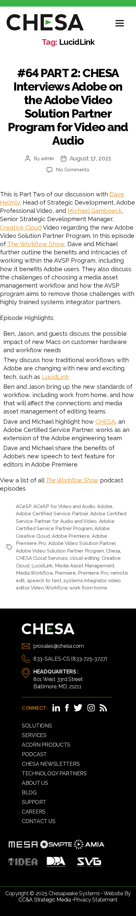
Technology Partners (54, 773)
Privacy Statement (95, 900)
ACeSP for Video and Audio (64, 506)
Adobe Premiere (70, 536)
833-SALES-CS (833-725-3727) (70, 659)
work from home (88, 588)
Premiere (65, 573)
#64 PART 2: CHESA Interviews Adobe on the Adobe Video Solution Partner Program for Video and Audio (68, 106)
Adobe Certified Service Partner (52, 514)
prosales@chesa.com (58, 646)
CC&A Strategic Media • (46, 900)
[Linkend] (56, 707)
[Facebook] (67, 707)
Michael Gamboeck (95, 210)
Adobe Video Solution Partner (81, 543)
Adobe (105, 506)
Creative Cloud (21, 227)
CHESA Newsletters (51, 764)
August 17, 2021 (90, 158)
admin (47, 158)
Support (34, 802)
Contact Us (38, 821)
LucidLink (55, 376)
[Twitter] (78, 707)
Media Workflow (34, 573)
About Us (35, 783)
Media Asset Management (84, 566)
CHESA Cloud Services (42, 558)
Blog (29, 792)
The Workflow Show (35, 244)
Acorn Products (46, 745)
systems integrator (84, 581)
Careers (34, 812)
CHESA (105, 421)
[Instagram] (91, 707)
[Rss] (103, 707)
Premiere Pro (93, 573)
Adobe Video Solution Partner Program (60, 551)
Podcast (34, 754)
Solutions (37, 726)
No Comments (72, 170)
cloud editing (84, 558)
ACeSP (23, 506)
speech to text (44, 581)
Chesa (113, 551)
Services (34, 735)
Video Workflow (49, 588)
